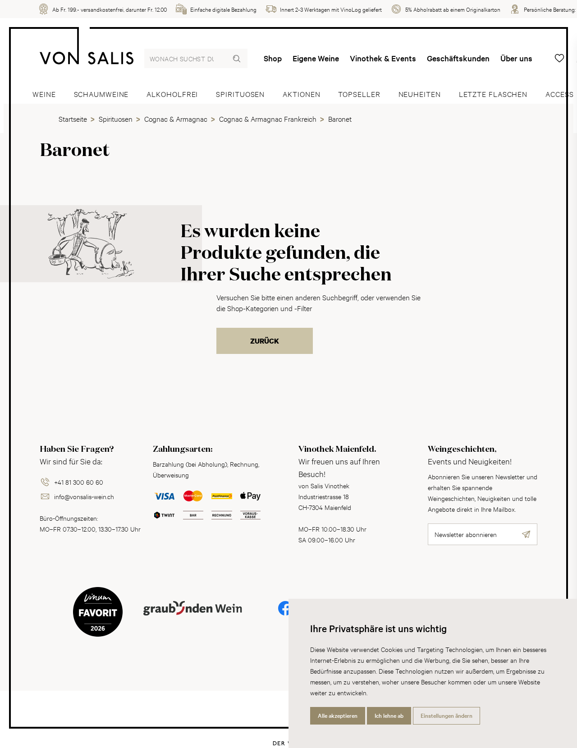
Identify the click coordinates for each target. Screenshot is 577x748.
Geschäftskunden (458, 58)
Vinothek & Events (383, 58)
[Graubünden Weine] (193, 619)
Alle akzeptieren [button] (337, 715)
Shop (273, 58)
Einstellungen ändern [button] (446, 715)
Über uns (516, 58)
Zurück (264, 341)
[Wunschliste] (559, 58)
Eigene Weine (316, 58)
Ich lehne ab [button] (389, 715)
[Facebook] (285, 614)
